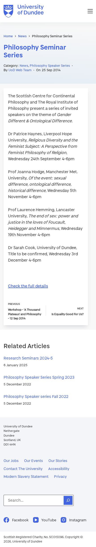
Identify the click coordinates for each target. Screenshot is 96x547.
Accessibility (58, 468)
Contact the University (23, 468)
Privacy (60, 476)
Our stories (57, 460)
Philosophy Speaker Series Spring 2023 (39, 377)
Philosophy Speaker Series (50, 65)
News (24, 65)
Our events (33, 460)
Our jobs (11, 460)
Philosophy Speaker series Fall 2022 (36, 396)
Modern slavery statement (26, 476)
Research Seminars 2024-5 (28, 358)
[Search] (68, 500)
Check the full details (28, 286)
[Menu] (90, 11)
